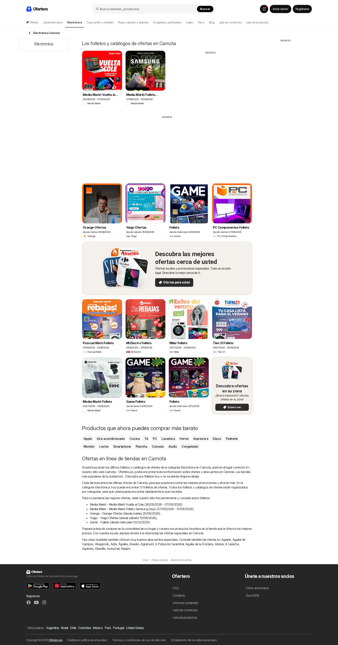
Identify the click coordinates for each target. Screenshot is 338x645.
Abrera (219, 544)
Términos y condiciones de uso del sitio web (139, 640)
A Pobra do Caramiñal (169, 544)
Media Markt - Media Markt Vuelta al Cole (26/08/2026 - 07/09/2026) (136, 504)
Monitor (89, 446)
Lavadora (168, 439)
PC (155, 439)
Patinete (232, 439)
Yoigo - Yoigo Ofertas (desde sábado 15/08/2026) (123, 518)
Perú (108, 628)
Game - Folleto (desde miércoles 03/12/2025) (120, 522)
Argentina (52, 628)
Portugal (118, 628)
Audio (172, 446)
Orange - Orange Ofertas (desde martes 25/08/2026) (125, 513)
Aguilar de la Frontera (199, 544)
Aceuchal (113, 549)
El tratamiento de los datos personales (194, 640)
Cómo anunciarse (257, 588)
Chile (73, 628)
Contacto (179, 595)
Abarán (134, 544)
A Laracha (232, 544)
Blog (212, 22)
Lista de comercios (230, 22)
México (98, 628)
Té (146, 439)
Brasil (64, 628)
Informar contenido (185, 603)
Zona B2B (252, 595)
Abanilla (100, 549)
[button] (37, 585)
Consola (158, 446)
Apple (88, 439)
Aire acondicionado (111, 439)
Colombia (84, 628)
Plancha (141, 446)
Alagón (125, 549)
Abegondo (102, 544)
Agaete (226, 540)
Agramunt (147, 544)
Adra (114, 544)
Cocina (134, 439)
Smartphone (122, 446)
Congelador (190, 446)
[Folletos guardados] (264, 9)
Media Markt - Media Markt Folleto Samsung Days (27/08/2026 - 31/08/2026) (141, 509)
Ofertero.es (55, 640)
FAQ (176, 588)
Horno (184, 439)
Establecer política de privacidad (87, 640)
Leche (103, 446)
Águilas (123, 544)
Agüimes (87, 549)
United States (135, 628)
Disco (217, 439)
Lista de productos (257, 22)
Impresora (200, 439)
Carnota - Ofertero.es (119, 472)
